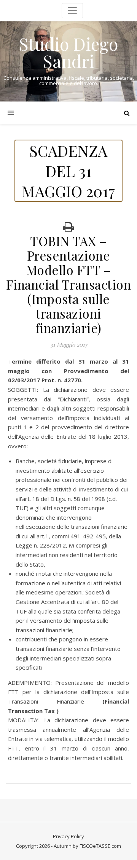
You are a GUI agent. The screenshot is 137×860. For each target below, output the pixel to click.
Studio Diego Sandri (68, 52)
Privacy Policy (68, 836)
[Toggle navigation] (72, 10)
